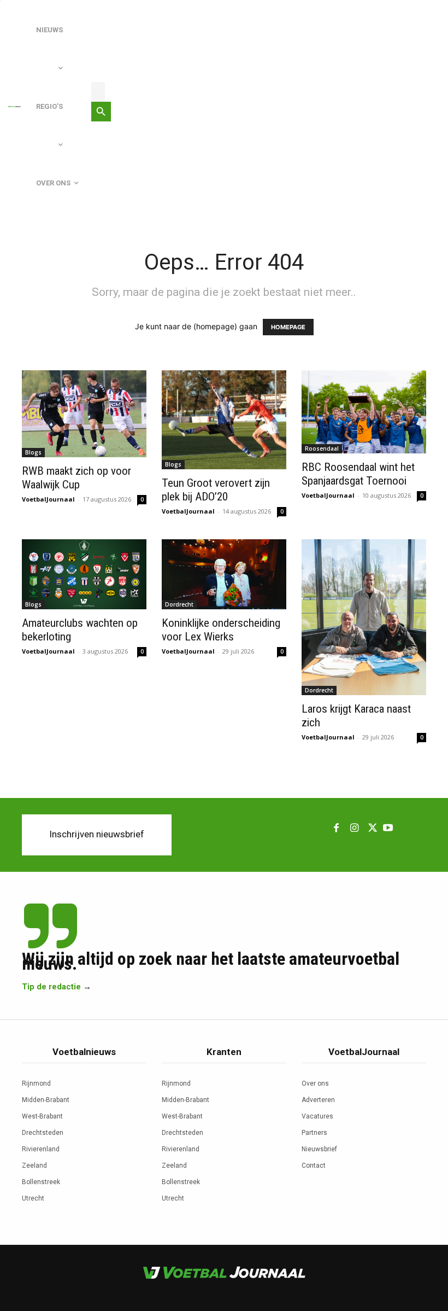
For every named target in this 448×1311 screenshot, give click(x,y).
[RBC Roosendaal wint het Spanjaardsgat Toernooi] (364, 411)
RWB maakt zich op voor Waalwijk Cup (76, 477)
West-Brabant (42, 1116)
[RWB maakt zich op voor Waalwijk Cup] (84, 413)
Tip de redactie (51, 987)
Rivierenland (41, 1149)
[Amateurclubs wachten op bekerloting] (84, 574)
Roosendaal (322, 448)
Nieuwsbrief (319, 1149)
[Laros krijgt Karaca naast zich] (364, 617)
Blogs (33, 452)
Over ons (315, 1083)
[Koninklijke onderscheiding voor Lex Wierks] (224, 574)
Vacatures (317, 1116)
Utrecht (33, 1198)
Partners (314, 1133)
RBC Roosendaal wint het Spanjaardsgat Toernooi (358, 474)
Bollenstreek (41, 1182)
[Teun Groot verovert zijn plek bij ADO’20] (224, 419)
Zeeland (34, 1165)
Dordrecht (179, 604)
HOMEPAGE (288, 327)
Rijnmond (36, 1083)
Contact (314, 1165)
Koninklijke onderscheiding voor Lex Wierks (221, 629)
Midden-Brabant (45, 1100)
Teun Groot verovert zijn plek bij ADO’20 (216, 489)
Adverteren (318, 1100)
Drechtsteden (42, 1133)
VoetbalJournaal (48, 499)
